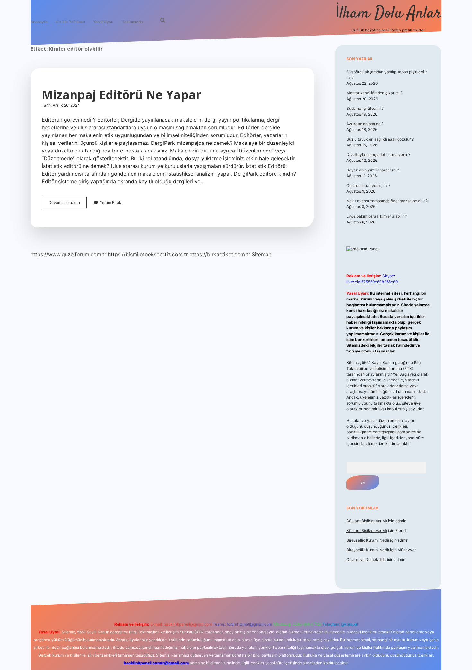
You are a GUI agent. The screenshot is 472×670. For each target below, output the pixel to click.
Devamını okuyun (67, 204)
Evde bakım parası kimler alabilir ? (376, 216)
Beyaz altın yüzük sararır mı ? (372, 170)
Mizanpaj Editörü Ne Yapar (121, 94)
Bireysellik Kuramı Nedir (367, 540)
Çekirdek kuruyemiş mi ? (368, 185)
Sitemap (262, 254)
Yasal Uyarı (103, 21)
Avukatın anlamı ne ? (364, 123)
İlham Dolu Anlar (388, 13)
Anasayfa (39, 21)
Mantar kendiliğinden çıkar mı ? (374, 93)
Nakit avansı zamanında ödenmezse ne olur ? (387, 200)
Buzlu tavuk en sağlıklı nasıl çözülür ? (380, 139)
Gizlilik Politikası (70, 21)
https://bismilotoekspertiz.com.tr (148, 254)
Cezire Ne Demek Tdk (366, 559)
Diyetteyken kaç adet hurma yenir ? (378, 154)
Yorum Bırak (110, 202)
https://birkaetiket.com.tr (219, 254)
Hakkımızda (132, 21)
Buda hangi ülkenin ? (365, 108)
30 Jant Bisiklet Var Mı (366, 520)
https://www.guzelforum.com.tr (68, 254)
